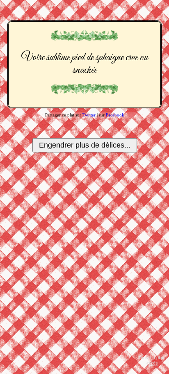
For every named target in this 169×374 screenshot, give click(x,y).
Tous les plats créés (152, 360)
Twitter (89, 114)
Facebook (115, 114)
